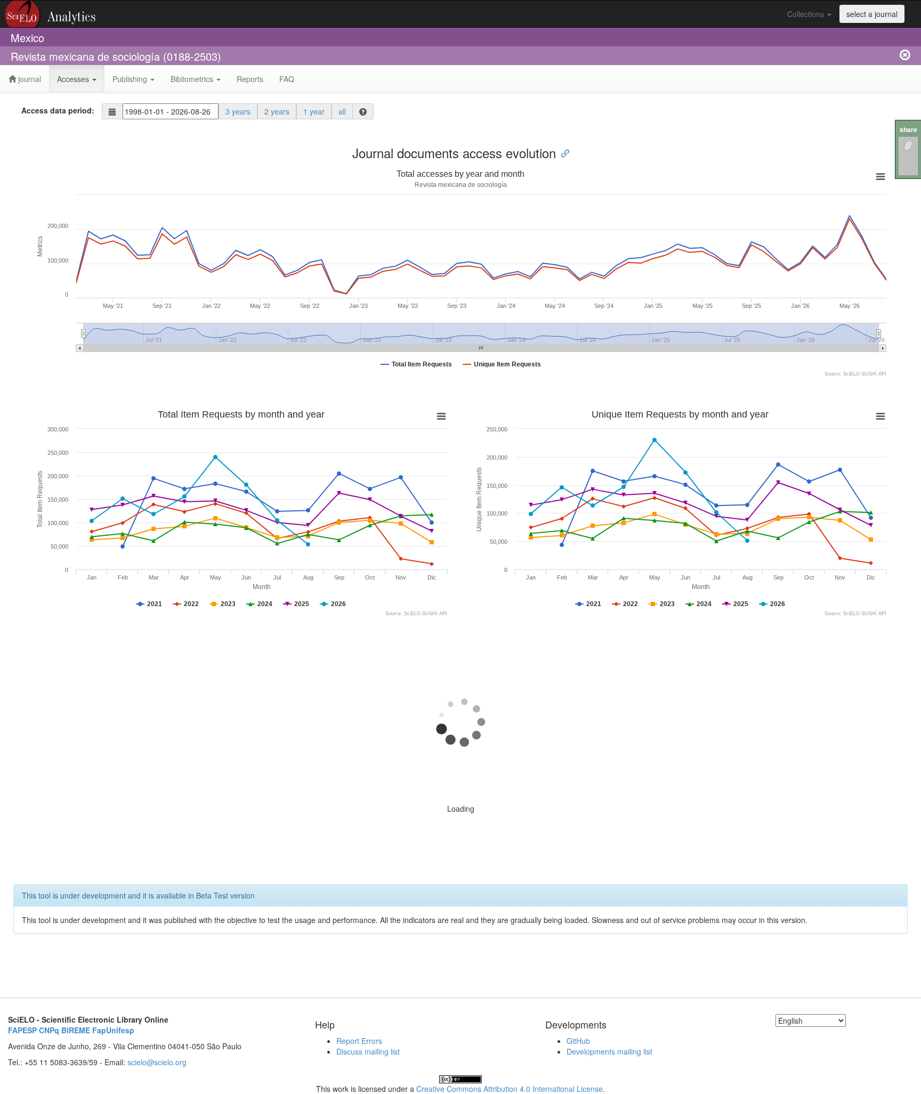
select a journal (872, 14)
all (342, 111)
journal (28, 79)
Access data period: (57, 110)
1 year (314, 111)
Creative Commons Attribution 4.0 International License (509, 1088)
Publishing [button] (130, 79)
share (908, 129)
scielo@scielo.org (157, 1062)
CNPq (49, 1030)
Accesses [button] (74, 79)
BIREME (75, 1030)
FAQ (286, 79)
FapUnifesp (113, 1030)
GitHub (578, 1040)
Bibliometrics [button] (193, 79)
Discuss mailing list (368, 1051)
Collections (806, 14)
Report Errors (359, 1040)
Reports (250, 79)
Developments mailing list (609, 1051)
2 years (276, 111)
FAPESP (22, 1030)
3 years (238, 111)
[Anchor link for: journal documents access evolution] (562, 152)
